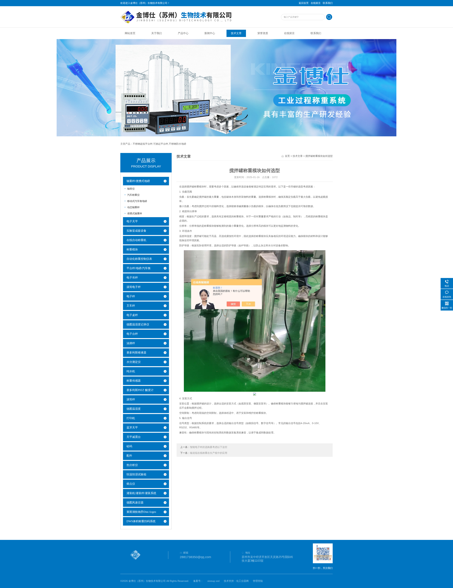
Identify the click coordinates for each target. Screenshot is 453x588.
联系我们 (328, 3)
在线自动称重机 (136, 240)
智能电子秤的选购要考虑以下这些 (208, 447)
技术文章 (236, 33)
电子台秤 (132, 333)
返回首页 (304, 3)
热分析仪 (132, 465)
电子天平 (132, 221)
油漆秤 (131, 343)
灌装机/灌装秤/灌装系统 (141, 493)
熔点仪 (131, 483)
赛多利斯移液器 (136, 352)
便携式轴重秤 (134, 213)
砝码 (129, 446)
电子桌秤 (132, 315)
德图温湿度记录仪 (138, 324)
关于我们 (156, 33)
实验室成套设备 (136, 230)
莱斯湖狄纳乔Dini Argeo (141, 511)
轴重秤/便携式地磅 (138, 181)
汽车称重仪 (133, 195)
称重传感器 (134, 380)
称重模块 (132, 249)
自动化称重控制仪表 (139, 258)
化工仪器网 (242, 581)
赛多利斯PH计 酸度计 (140, 390)
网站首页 (130, 33)
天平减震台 (134, 436)
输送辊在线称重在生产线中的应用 (208, 453)
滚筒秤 (131, 399)
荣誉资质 (262, 33)
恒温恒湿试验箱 (136, 474)
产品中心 (183, 33)
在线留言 (316, 3)
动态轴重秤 (133, 207)
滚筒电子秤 (134, 286)
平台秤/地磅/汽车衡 (139, 268)
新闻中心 (209, 33)
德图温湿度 (134, 408)
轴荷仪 (131, 188)
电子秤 (131, 296)
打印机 (131, 418)
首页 (287, 156)
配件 (129, 455)
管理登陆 (258, 581)
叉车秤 (131, 305)
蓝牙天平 (132, 427)
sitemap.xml (213, 581)
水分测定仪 (134, 361)
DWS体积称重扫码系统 (141, 521)
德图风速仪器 (135, 502)
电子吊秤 (132, 277)
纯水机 (131, 371)
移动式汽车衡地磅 (137, 201)
